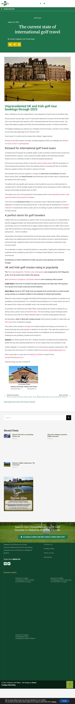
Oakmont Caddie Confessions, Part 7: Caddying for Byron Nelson (25, 636)
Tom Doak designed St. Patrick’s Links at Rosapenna (26, 272)
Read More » (15, 438)
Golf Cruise (8, 322)
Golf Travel (37, 18)
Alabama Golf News (36, 354)
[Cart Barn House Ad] (23, 390)
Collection (8, 208)
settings (54, 702)
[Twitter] (8, 563)
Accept (64, 701)
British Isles (33, 312)
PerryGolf (32, 402)
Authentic (65, 205)
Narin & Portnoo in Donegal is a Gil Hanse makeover (23, 279)
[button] (10, 44)
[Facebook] (5, 563)
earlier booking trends (44, 163)
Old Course (24, 402)
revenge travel (29, 326)
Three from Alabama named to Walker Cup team (57, 435)
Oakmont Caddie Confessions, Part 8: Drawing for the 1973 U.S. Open (61, 580)
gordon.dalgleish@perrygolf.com (54, 350)
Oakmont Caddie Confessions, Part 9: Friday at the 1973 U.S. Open (24, 580)
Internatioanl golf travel (12, 402)
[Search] (68, 417)
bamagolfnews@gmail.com (14, 357)
